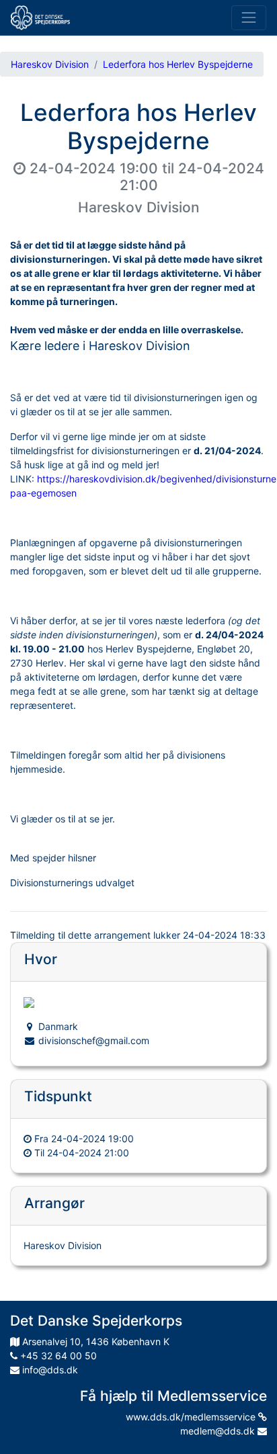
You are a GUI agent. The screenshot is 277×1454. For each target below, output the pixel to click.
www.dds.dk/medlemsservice (192, 1416)
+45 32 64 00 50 (57, 1355)
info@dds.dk (48, 1369)
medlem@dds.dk (219, 1431)
